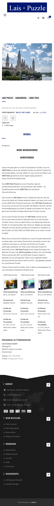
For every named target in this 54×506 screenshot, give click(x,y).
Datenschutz (10, 450)
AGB (7, 462)
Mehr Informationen (27, 150)
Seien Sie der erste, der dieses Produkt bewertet (19, 108)
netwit (33, 502)
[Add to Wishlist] (5, 118)
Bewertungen (27, 157)
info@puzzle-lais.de (15, 359)
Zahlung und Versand (14, 480)
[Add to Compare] (13, 118)
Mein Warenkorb (12, 428)
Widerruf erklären (13, 436)
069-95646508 (14, 356)
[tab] (27, 135)
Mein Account (11, 424)
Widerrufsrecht (12, 454)
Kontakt (9, 384)
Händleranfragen (12, 484)
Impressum (10, 466)
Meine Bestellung (13, 418)
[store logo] (27, 7)
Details (27, 134)
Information (11, 444)
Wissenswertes (12, 474)
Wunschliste (10, 432)
